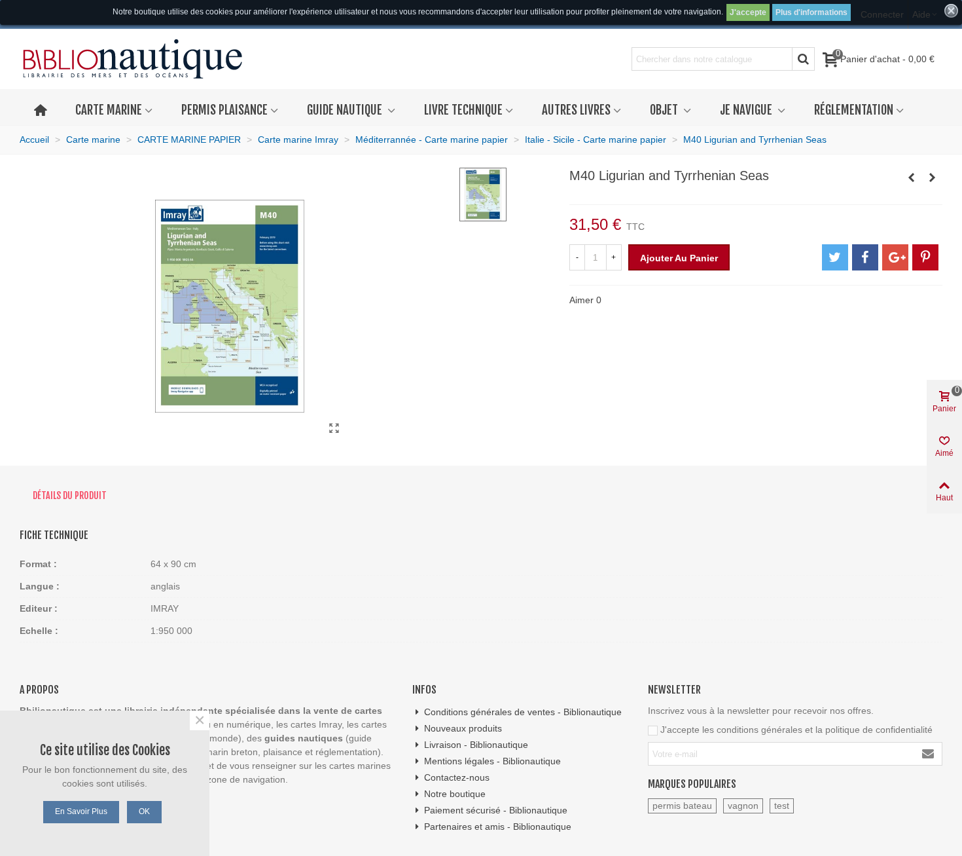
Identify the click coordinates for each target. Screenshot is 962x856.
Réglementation (853, 110)
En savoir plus (81, 811)
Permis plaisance (224, 110)
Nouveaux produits (463, 728)
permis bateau (682, 805)
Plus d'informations (811, 12)
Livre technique (463, 110)
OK (144, 811)
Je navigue (747, 110)
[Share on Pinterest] (925, 257)
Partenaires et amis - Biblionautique (497, 826)
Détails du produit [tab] (70, 495)
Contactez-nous (457, 777)
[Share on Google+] (895, 257)
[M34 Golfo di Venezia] (911, 177)
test (781, 805)
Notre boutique (455, 794)
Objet (665, 110)
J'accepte (748, 12)
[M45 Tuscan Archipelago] (932, 177)
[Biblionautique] (132, 59)
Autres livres (576, 110)
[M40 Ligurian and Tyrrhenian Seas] (334, 428)
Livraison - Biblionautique (476, 744)
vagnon (743, 805)
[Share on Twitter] (835, 257)
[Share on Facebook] (865, 257)
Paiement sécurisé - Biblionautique (495, 810)
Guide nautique (346, 110)
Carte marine (108, 110)
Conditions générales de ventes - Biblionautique (523, 712)
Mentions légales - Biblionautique (492, 761)
